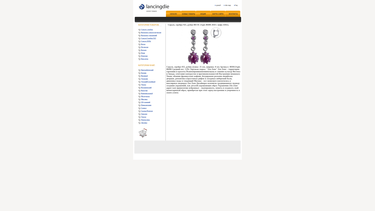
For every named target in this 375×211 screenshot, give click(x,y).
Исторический (146, 87)
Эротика (144, 123)
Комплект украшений (149, 35)
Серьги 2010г (146, 41)
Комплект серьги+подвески (151, 32)
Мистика (144, 99)
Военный (144, 76)
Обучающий (145, 102)
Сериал (143, 108)
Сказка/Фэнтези (147, 111)
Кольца (143, 50)
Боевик (143, 73)
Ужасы (143, 117)
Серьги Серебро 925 (148, 38)
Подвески (144, 47)
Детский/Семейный (148, 81)
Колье (143, 44)
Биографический (147, 70)
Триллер (144, 114)
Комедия (144, 90)
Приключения (146, 105)
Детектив (144, 79)
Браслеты (144, 59)
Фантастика (145, 120)
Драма (143, 84)
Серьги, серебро (147, 29)
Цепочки (144, 56)
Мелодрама (145, 96)
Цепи (143, 53)
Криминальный (147, 93)
